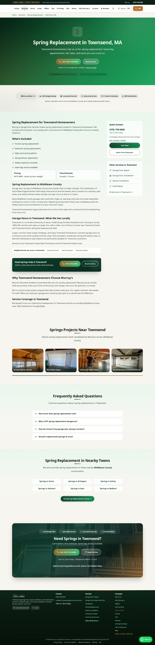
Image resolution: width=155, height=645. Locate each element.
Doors (32, 8)
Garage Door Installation (123, 175)
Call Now (125, 145)
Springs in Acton (46, 481)
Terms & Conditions (70, 642)
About (74, 8)
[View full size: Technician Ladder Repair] (94, 360)
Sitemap (94, 642)
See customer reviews (117, 140)
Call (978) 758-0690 (70, 61)
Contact (95, 8)
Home (16, 8)
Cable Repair (117, 186)
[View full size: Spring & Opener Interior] (27, 360)
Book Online (91, 61)
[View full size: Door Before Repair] (61, 360)
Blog (116, 630)
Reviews (106, 8)
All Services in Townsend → (120, 192)
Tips (52, 8)
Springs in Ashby (108, 481)
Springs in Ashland (46, 488)
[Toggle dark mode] (113, 8)
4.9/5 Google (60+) (49, 532)
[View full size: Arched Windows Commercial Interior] (127, 360)
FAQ (67, 8)
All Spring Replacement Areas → (77, 499)
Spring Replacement (35, 15)
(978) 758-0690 (71, 264)
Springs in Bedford (108, 488)
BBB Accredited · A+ (28, 96)
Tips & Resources (121, 627)
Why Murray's (84, 8)
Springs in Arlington (77, 481)
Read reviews (91, 67)
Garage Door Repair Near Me (95, 600)
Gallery (117, 604)
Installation (89, 604)
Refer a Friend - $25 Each (124, 634)
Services (25, 8)
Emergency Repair (91, 614)
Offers (46, 8)
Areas (39, 8)
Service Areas (119, 607)
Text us (127, 2)
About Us (118, 597)
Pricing (61, 8)
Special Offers (119, 610)
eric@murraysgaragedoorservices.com (69, 600)
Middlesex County (71, 130)
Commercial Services (92, 617)
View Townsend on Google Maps (31, 306)
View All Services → (92, 621)
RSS (100, 642)
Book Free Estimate (124, 152)
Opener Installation (120, 181)
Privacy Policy (58, 642)
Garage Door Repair (121, 170)
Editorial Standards (84, 642)
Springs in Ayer (77, 488)
